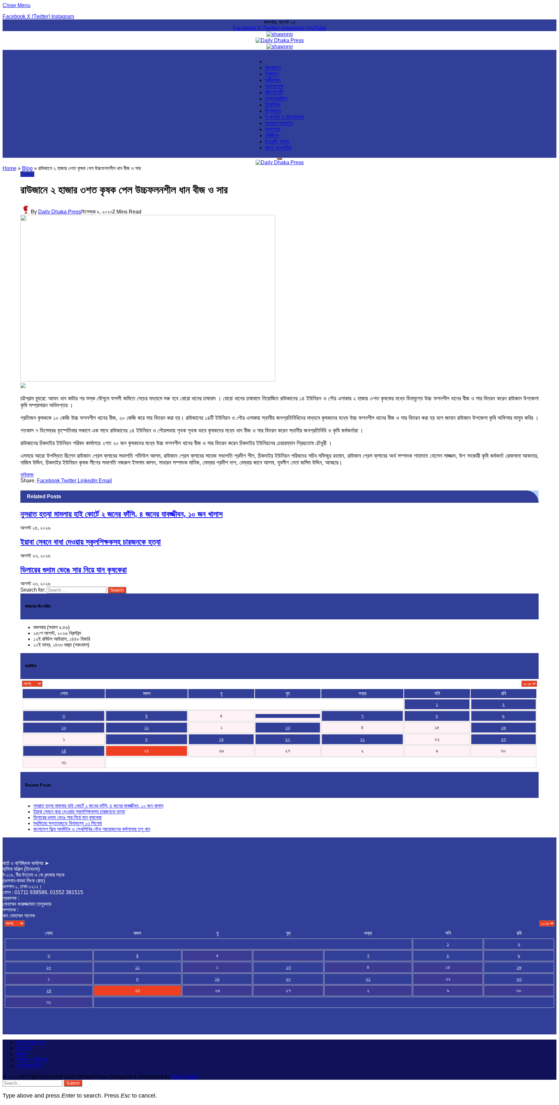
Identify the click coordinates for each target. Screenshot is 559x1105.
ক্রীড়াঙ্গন (273, 80)
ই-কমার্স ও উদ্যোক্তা (284, 117)
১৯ (221, 739)
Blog (27, 168)
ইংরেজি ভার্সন (277, 141)
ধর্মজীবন (272, 135)
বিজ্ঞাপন (22, 1054)
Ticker (27, 174)
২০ (287, 739)
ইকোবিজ (272, 105)
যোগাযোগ (23, 1048)
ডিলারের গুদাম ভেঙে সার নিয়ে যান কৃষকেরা (73, 569)
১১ (146, 727)
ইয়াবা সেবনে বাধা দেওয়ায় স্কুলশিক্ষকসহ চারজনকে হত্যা (90, 541)
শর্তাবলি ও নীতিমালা (31, 1060)
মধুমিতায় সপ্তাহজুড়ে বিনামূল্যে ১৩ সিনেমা (67, 823)
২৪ (63, 751)
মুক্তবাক (273, 129)
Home (9, 168)
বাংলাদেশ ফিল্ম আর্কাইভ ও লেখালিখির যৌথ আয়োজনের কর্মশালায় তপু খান (91, 829)
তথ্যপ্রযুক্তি (276, 98)
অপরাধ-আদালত (279, 123)
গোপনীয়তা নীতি (28, 1065)
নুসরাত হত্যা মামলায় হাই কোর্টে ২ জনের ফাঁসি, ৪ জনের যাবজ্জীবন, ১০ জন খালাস (121, 514)
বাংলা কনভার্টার (278, 148)
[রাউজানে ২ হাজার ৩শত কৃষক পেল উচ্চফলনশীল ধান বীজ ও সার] (147, 380)
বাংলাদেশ (273, 68)
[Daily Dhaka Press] (280, 40)
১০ (63, 727)
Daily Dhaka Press (59, 211)
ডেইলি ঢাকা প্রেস (30, 1042)
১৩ (287, 727)
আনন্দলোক (274, 86)
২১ (362, 739)
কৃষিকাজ (27, 475)
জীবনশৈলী (274, 92)
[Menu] (279, 159)
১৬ (503, 727)
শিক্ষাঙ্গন (272, 74)
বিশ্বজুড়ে (273, 111)
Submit (73, 1083)
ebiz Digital (184, 1076)
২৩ (503, 739)
